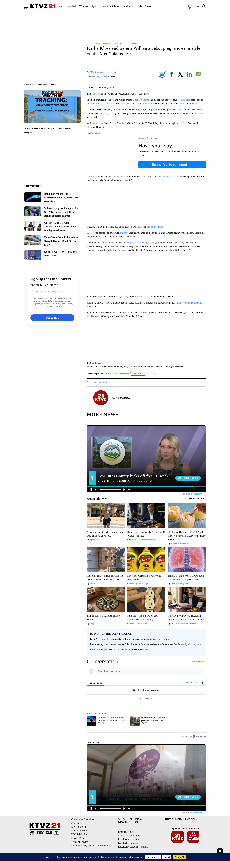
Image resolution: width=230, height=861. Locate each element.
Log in (193, 661)
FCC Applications (80, 830)
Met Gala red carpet (106, 103)
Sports (95, 6)
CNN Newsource (97, 72)
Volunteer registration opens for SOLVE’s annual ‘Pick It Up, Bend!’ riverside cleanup (61, 212)
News (60, 6)
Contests (126, 6)
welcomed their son (191, 302)
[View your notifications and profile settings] (202, 683)
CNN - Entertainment (118, 374)
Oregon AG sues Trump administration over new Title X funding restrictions (61, 226)
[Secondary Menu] (28, 6)
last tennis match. (155, 226)
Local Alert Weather (77, 6)
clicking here (194, 644)
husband (124, 232)
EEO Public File (79, 827)
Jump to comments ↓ (97, 382)
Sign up (200, 661)
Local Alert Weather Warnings (133, 846)
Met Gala (96, 93)
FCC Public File (79, 834)
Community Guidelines (82, 819)
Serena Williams (141, 99)
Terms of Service (79, 842)
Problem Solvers (110, 6)
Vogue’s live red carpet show (141, 242)
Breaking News (126, 831)
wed (98, 123)
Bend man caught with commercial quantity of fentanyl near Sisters (61, 198)
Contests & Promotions (129, 835)
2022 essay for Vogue (168, 176)
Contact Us (76, 823)
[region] (146, 699)
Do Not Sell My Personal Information (89, 845)
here (146, 649)
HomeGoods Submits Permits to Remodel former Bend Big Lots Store (61, 241)
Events (138, 6)
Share (148, 6)
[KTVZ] (43, 6)
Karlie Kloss (184, 99)
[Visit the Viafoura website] (199, 736)
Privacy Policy (78, 838)
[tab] (95, 682)
